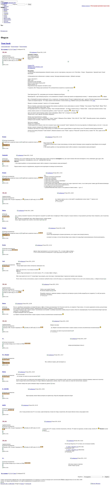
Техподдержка (7, 19)
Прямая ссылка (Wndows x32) (35, 66)
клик (94, 100)
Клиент (5, 11)
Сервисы (6, 14)
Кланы (5, 15)
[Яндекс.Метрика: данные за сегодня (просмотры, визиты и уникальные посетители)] (95, 483)
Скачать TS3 (31, 65)
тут (69, 100)
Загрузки (6, 21)
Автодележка (7, 22)
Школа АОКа (7, 18)
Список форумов (5, 46)
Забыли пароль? (86, 5)
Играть (5, 10)
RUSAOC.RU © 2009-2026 (7, 483)
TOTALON (28, 483)
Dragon (22, 483)
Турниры (6, 13)
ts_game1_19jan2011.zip (72, 449)
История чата (4, 31)
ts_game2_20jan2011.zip (72, 446)
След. (14, 49)
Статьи (5, 17)
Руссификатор (31, 68)
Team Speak (5, 43)
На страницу (4, 49)
